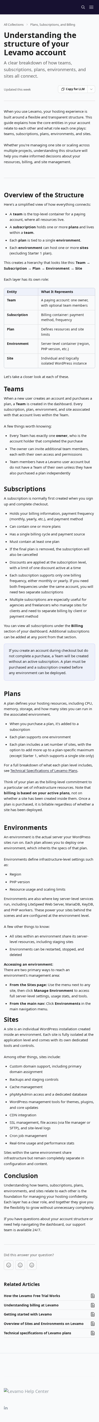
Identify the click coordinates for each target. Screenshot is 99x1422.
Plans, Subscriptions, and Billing (52, 24)
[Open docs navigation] (91, 7)
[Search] (83, 7)
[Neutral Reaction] (20, 1265)
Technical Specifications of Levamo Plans (43, 770)
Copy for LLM (75, 89)
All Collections (14, 24)
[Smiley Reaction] (32, 1265)
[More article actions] (91, 89)
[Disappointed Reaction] (8, 1265)
